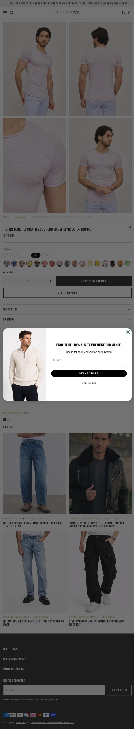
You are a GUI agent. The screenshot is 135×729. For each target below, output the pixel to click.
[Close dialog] (127, 332)
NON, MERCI (88, 383)
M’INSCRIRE (87, 373)
